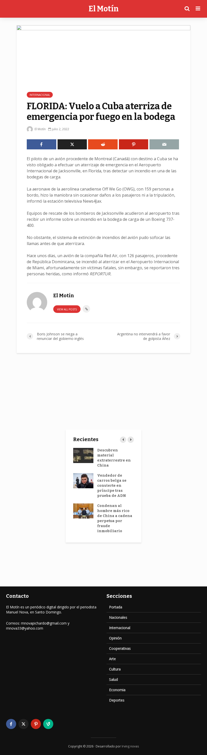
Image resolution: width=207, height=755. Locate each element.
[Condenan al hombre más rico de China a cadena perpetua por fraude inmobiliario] (83, 510)
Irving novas (130, 746)
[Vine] (48, 724)
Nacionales (118, 617)
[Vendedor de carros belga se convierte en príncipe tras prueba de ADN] (83, 480)
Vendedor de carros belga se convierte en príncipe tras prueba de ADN (111, 485)
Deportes (116, 700)
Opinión (115, 638)
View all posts (67, 309)
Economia (117, 689)
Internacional (40, 95)
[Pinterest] (36, 724)
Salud (113, 679)
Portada (115, 607)
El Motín (104, 8)
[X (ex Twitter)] (23, 724)
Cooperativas (120, 648)
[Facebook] (11, 724)
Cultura (115, 669)
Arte (112, 658)
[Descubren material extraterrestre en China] (83, 455)
